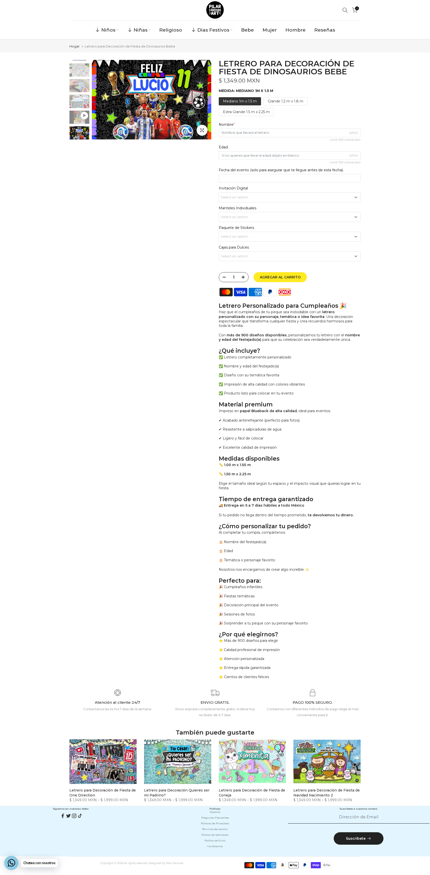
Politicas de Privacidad (215, 823)
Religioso (170, 30)
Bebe (247, 30)
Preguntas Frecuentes (215, 817)
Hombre (295, 30)
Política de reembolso (214, 834)
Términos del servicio (215, 829)
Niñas (141, 30)
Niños (108, 30)
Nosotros (215, 812)
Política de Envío (215, 840)
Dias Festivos (213, 30)
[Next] (203, 100)
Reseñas (324, 30)
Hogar (74, 46)
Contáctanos (215, 846)
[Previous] (101, 100)
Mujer (270, 30)
